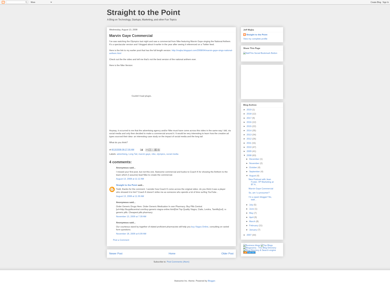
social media (172, 154)
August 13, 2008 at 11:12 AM (130, 179)
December (254, 159)
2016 (249, 122)
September (255, 171)
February (254, 225)
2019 (249, 109)
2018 (249, 113)
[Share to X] (152, 149)
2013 (249, 134)
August (253, 175)
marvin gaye (144, 154)
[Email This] (147, 149)
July (251, 204)
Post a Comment (121, 240)
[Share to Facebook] (155, 149)
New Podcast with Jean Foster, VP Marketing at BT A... (261, 182)
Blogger (211, 281)
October (253, 167)
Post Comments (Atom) (178, 261)
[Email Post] (141, 149)
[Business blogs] (251, 245)
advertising (122, 154)
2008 (249, 155)
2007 (249, 235)
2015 (249, 126)
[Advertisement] (258, 81)
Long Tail (133, 154)
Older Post (227, 253)
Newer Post (115, 253)
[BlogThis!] (149, 149)
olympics (161, 154)
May (251, 213)
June (252, 209)
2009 (249, 151)
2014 (249, 130)
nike (154, 154)
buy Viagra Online (199, 226)
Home (172, 253)
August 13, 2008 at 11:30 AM (130, 196)
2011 (249, 143)
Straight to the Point (143, 12)
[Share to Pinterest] (158, 149)
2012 (249, 138)
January (253, 229)
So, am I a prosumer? (259, 192)
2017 (249, 118)
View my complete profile (255, 38)
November (254, 163)
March (252, 221)
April (251, 217)
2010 (249, 147)
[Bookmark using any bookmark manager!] (260, 53)
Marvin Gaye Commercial (261, 188)
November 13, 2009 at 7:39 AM (131, 216)
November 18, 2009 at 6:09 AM (131, 233)
